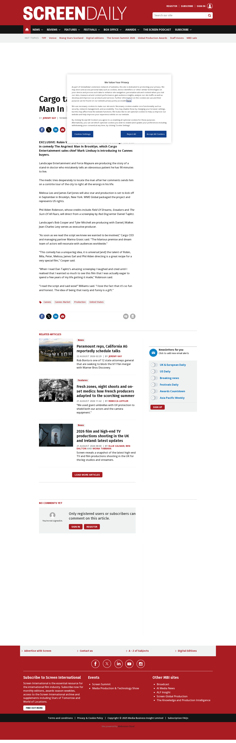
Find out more (34, 708)
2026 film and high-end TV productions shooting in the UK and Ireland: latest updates (103, 436)
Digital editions (95, 37)
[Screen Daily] (75, 19)
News (81, 340)
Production (80, 302)
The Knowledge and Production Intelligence (183, 700)
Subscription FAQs (178, 717)
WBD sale (192, 37)
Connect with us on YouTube (129, 664)
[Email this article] (63, 130)
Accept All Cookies (156, 134)
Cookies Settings (82, 134)
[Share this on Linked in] (56, 130)
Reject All (131, 134)
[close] (135, 309)
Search (209, 15)
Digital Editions (187, 650)
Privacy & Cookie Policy (90, 717)
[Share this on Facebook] (42, 130)
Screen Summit (101, 684)
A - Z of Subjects (139, 650)
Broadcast (163, 684)
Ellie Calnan (116, 445)
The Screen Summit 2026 (121, 37)
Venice (53, 37)
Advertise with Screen (37, 650)
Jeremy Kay (49, 117)
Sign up (157, 407)
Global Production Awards (152, 37)
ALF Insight (163, 692)
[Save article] (133, 316)
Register (171, 6)
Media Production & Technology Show (115, 688)
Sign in (201, 6)
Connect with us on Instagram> (141, 664)
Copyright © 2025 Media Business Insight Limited (135, 717)
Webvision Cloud (126, 726)
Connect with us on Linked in (118, 664)
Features (83, 380)
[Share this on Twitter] (49, 130)
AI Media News (166, 688)
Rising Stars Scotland (71, 37)
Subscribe (187, 6)
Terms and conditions (60, 717)
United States (96, 302)
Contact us (86, 650)
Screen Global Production (172, 696)
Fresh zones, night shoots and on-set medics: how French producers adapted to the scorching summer (106, 391)
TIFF (44, 37)
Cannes (47, 302)
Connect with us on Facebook (95, 664)
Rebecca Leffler (118, 400)
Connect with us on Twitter (107, 663)
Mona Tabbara (102, 448)
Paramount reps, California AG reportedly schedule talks (102, 348)
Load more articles (87, 474)
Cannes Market (62, 302)
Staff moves (177, 37)
